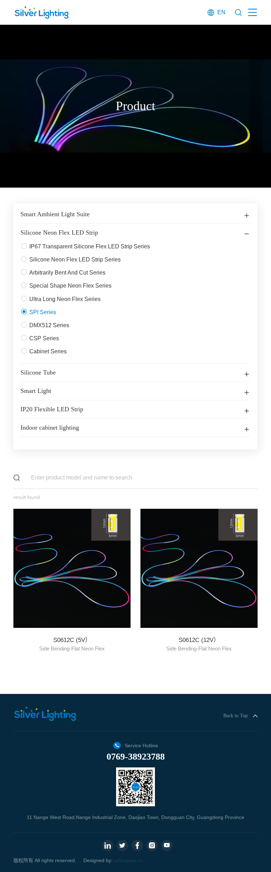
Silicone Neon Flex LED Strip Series (75, 260)
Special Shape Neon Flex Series (70, 286)
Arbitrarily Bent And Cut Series (67, 273)
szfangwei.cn (128, 860)
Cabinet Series (48, 351)
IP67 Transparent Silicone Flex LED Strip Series (89, 246)
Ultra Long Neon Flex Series (65, 299)
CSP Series (44, 338)
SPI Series (42, 312)
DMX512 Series (49, 325)
